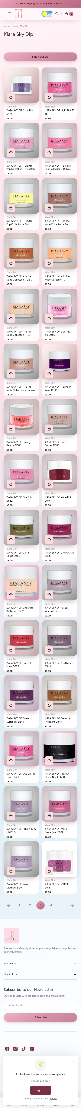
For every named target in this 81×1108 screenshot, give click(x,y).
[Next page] (72, 905)
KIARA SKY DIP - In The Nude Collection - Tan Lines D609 (57, 223)
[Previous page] (9, 905)
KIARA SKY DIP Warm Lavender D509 (17, 886)
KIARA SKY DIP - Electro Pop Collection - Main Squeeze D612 (19, 223)
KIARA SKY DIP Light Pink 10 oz (59, 112)
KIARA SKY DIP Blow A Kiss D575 (59, 554)
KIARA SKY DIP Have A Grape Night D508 (57, 775)
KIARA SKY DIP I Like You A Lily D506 (21, 830)
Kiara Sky (11, 106)
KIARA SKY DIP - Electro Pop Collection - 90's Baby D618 (21, 167)
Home (7, 26)
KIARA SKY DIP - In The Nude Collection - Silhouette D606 (57, 278)
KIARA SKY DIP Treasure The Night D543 (57, 720)
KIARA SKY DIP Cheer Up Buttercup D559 (19, 609)
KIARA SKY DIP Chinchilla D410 (19, 112)
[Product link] (21, 93)
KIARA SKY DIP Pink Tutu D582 (19, 499)
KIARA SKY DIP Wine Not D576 (58, 499)
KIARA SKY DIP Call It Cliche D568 (17, 554)
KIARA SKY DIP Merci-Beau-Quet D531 (56, 830)
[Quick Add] (11, 97)
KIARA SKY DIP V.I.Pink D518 (57, 886)
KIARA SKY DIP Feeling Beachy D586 (18, 444)
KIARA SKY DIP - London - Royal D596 (59, 388)
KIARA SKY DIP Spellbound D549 (59, 665)
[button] (9, 14)
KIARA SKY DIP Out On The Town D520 (20, 775)
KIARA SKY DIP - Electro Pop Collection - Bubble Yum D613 (58, 167)
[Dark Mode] (47, 14)
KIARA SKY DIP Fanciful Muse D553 (18, 665)
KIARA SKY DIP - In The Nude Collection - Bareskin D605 (21, 388)
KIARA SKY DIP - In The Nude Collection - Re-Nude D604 (18, 333)
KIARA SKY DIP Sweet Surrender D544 (18, 720)
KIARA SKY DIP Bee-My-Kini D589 (58, 333)
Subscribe (40, 1017)
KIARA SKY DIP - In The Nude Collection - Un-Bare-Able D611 (18, 278)
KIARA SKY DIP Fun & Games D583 (56, 444)
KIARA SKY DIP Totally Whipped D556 (56, 609)
